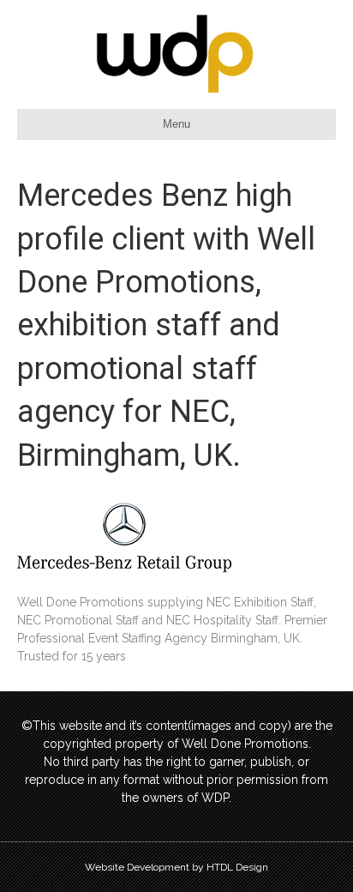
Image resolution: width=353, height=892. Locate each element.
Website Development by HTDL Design (176, 867)
